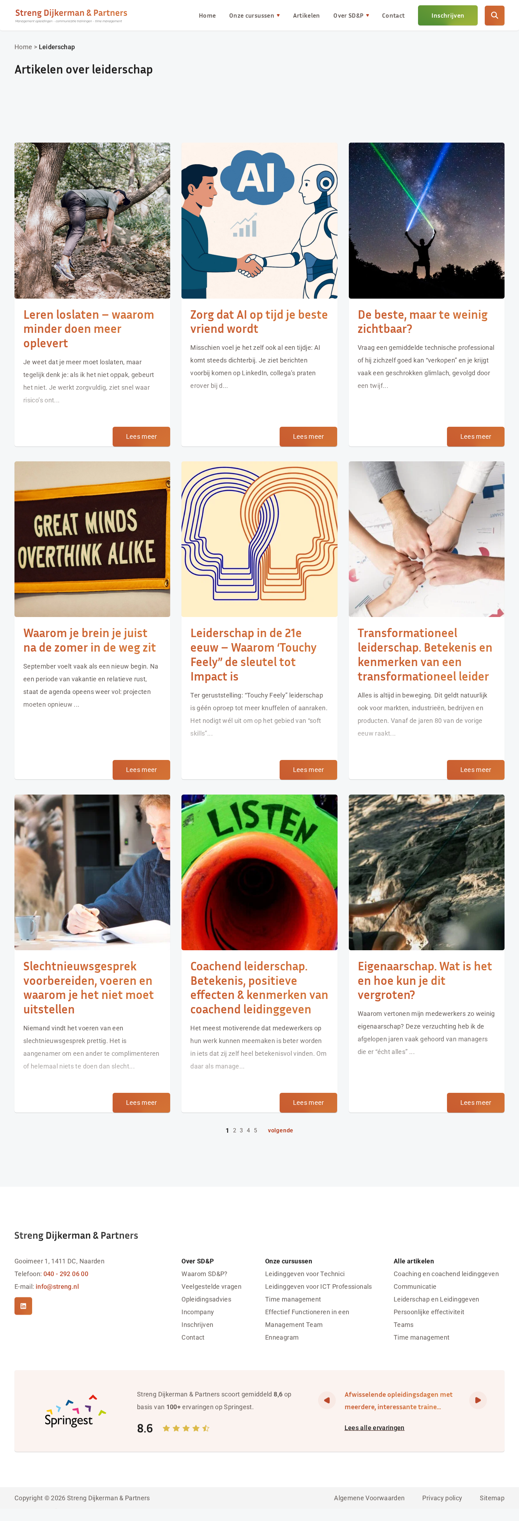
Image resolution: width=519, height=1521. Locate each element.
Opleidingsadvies (206, 1299)
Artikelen (306, 15)
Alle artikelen (414, 1261)
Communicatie (415, 1286)
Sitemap (492, 1497)
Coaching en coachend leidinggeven (446, 1273)
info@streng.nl (57, 1286)
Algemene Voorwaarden (369, 1497)
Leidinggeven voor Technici (305, 1273)
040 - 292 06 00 (65, 1273)
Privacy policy (442, 1497)
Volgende (280, 1130)
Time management (293, 1299)
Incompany (197, 1312)
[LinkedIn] (23, 1306)
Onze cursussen (251, 15)
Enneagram (282, 1337)
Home (207, 15)
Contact (393, 15)
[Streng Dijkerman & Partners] (71, 15)
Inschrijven (448, 15)
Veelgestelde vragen (211, 1286)
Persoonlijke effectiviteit (429, 1312)
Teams (404, 1324)
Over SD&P (348, 15)
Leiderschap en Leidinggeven (436, 1299)
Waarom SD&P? (204, 1273)
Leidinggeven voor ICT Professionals (318, 1286)
